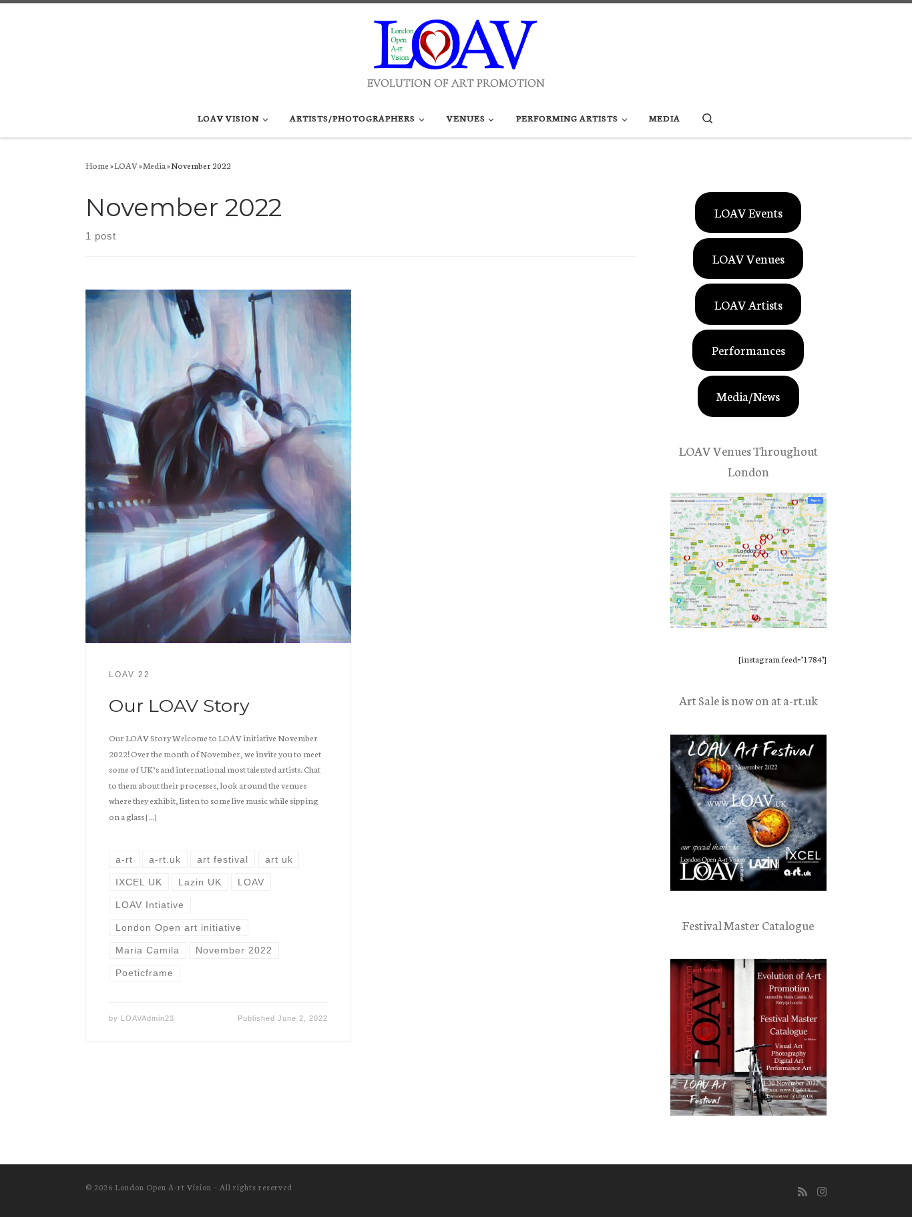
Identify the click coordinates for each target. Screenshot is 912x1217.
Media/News (748, 395)
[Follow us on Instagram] (822, 1191)
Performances (748, 349)
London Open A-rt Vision (163, 1187)
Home (97, 165)
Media (154, 165)
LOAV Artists (748, 304)
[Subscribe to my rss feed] (802, 1191)
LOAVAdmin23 (147, 1018)
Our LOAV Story (179, 706)
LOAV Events (748, 212)
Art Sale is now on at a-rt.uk (748, 700)
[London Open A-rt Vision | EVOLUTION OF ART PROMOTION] (456, 39)
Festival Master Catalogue (748, 924)
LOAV (126, 165)
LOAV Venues (748, 258)
